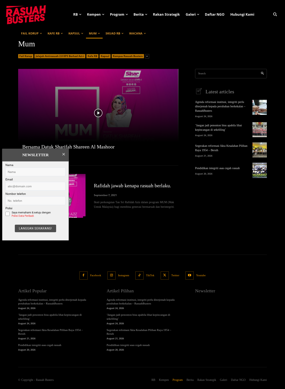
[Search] (262, 73)
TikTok (150, 275)
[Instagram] (111, 275)
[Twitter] (165, 275)
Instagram (123, 275)
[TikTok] (139, 275)
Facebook (95, 275)
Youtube (201, 275)
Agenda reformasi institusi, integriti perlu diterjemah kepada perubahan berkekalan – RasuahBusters (220, 106)
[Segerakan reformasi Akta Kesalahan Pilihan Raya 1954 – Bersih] (259, 149)
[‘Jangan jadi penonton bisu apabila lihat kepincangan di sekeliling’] (259, 129)
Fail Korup (25, 56)
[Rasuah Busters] (26, 14)
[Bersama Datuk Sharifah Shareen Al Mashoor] (98, 113)
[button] (275, 14)
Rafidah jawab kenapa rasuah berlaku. (132, 185)
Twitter (175, 275)
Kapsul (105, 56)
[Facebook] (83, 275)
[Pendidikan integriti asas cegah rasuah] (259, 170)
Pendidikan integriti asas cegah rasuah (217, 168)
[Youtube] (189, 275)
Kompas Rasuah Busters (128, 56)
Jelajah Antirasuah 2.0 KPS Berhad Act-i (60, 56)
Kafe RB (92, 56)
